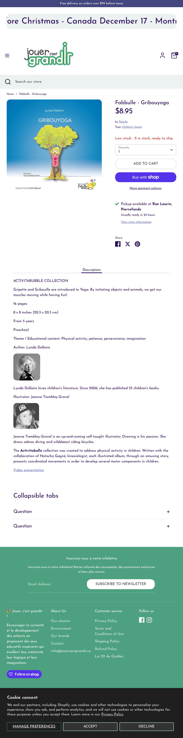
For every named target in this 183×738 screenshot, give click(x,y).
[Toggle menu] (7, 55)
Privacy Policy (112, 714)
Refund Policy (106, 649)
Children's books (132, 127)
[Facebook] (141, 620)
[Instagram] (149, 620)
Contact (57, 643)
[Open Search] (7, 81)
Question (22, 511)
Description (92, 270)
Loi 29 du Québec (109, 656)
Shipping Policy (107, 641)
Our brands (60, 636)
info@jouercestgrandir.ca (71, 651)
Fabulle (123, 122)
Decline (146, 726)
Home (10, 94)
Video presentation (28, 470)
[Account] (162, 53)
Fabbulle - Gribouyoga (33, 94)
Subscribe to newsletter (121, 584)
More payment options (146, 188)
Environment (61, 628)
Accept (90, 726)
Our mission (60, 621)
